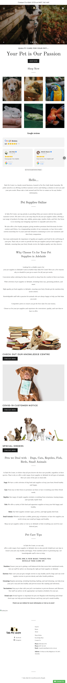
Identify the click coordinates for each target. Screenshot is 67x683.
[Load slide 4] (36, 42)
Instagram (18, 640)
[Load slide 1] (31, 42)
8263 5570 (31, 2)
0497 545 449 (43, 2)
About (36, 632)
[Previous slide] (4, 42)
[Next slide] (63, 42)
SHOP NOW (33, 61)
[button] (2, 157)
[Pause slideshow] (58, 42)
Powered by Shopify (39, 678)
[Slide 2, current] (33, 42)
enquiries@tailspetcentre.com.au (48, 648)
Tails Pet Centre (30, 678)
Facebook (18, 637)
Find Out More (10, 358)
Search (37, 627)
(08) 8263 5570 (43, 644)
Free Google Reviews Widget (34, 169)
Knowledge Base (39, 638)
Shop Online (38, 635)
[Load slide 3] (34, 42)
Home (36, 629)
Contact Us (38, 640)
